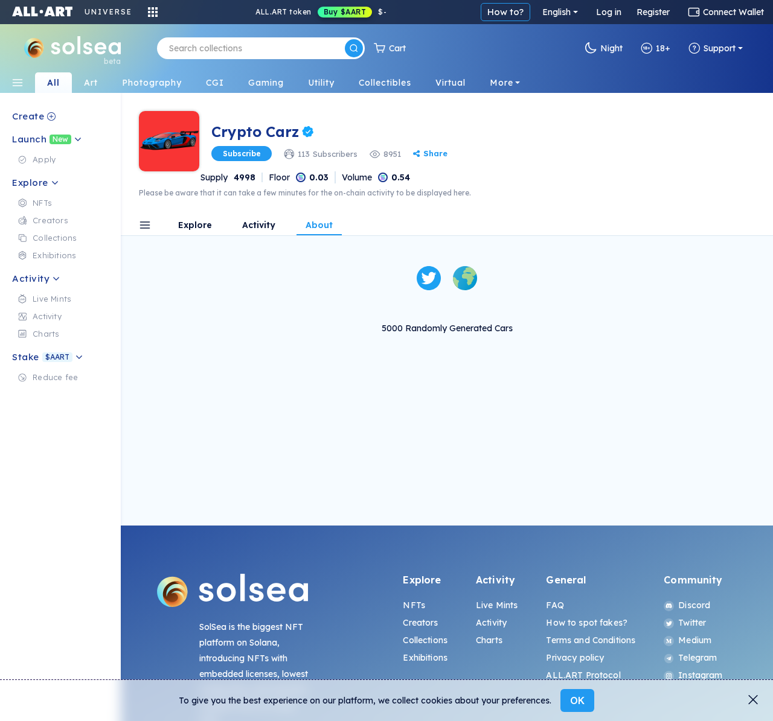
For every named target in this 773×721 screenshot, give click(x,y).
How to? (505, 11)
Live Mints (497, 605)
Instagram (700, 675)
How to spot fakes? (586, 622)
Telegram (697, 657)
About (319, 225)
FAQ (554, 605)
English (556, 12)
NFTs (414, 605)
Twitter (692, 622)
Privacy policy (575, 657)
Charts (489, 640)
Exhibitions (425, 657)
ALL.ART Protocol (583, 675)
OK (577, 700)
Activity (258, 225)
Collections (425, 640)
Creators (420, 622)
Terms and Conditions (590, 640)
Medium (694, 640)
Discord (694, 605)
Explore (195, 225)
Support (720, 48)
